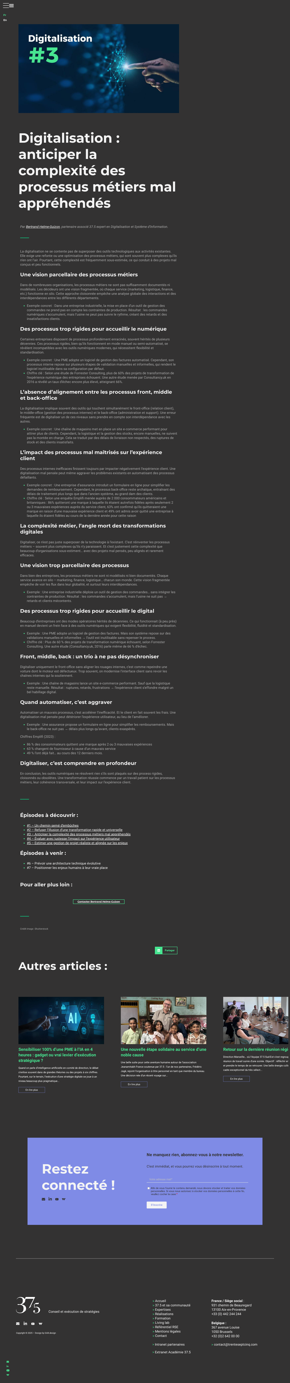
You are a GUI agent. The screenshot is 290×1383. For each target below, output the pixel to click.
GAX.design (50, 1333)
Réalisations (164, 1314)
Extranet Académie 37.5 (173, 1352)
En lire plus (32, 1089)
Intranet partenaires (170, 1344)
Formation (163, 1318)
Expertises (163, 1310)
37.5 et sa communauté (172, 1305)
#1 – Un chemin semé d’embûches (53, 825)
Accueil (160, 1301)
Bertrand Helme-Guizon (43, 227)
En (5, 20)
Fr (4, 15)
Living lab (162, 1323)
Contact (161, 1336)
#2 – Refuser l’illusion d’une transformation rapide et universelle (75, 830)
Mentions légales (168, 1331)
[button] (8, 5)
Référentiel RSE (166, 1327)
